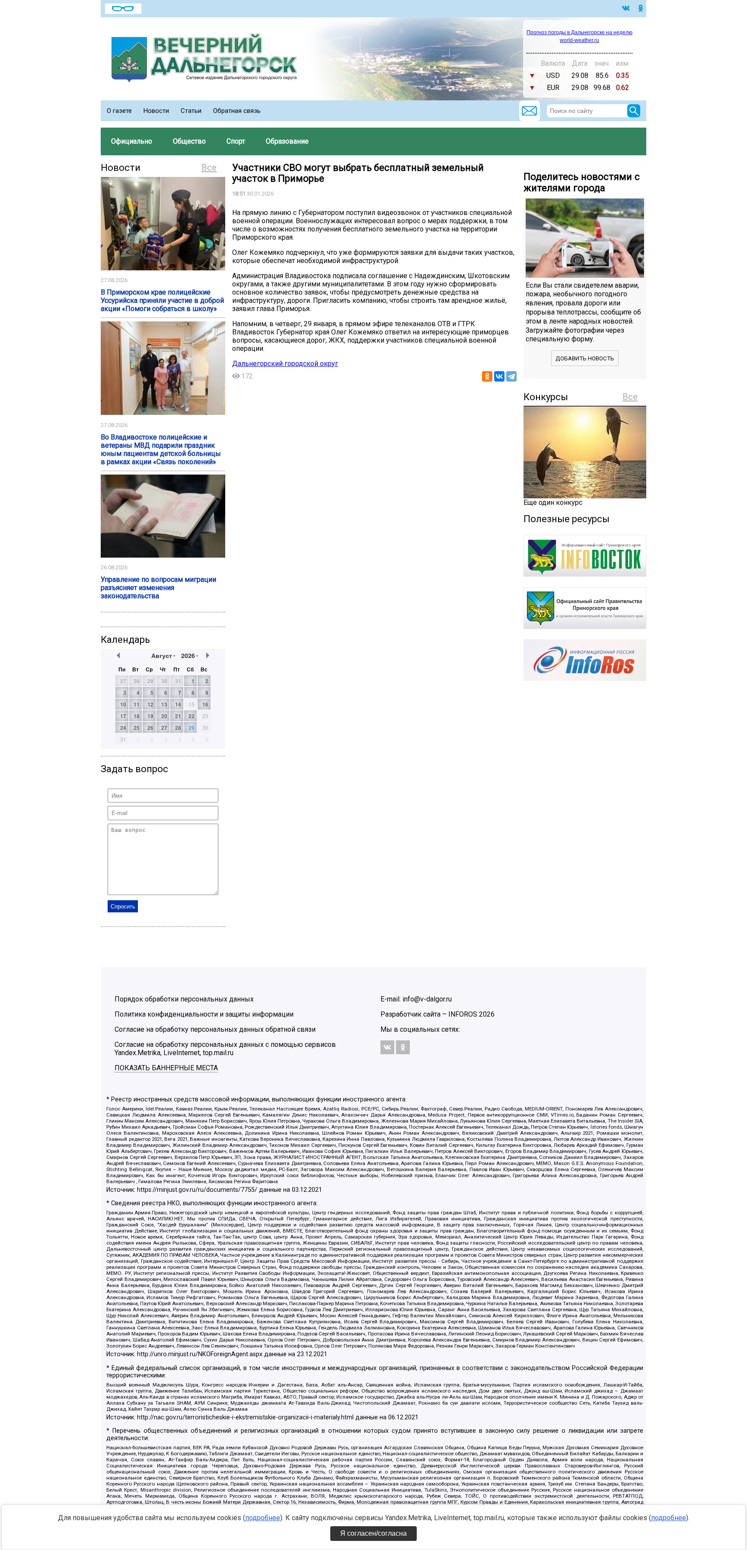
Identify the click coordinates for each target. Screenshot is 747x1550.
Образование (287, 141)
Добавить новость (584, 358)
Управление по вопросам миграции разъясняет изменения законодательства (158, 587)
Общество (189, 141)
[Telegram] (511, 376)
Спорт (236, 141)
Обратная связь (237, 111)
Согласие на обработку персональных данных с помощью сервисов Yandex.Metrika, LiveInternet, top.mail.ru (225, 1048)
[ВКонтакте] (499, 376)
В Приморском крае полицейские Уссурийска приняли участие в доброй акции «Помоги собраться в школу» (162, 300)
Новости (156, 111)
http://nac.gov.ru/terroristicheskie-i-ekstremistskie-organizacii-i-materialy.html (245, 1417)
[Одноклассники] (487, 376)
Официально (131, 141)
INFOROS (462, 1014)
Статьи (191, 111)
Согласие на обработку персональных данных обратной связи (215, 1029)
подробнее (262, 1518)
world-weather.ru (579, 40)
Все (209, 167)
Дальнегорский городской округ (285, 363)
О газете (119, 111)
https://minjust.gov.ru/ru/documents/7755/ (197, 1190)
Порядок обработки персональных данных (184, 999)
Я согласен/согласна (373, 1533)
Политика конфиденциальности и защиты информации (204, 1014)
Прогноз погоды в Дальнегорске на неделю (579, 32)
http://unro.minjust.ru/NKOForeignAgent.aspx (199, 1354)
